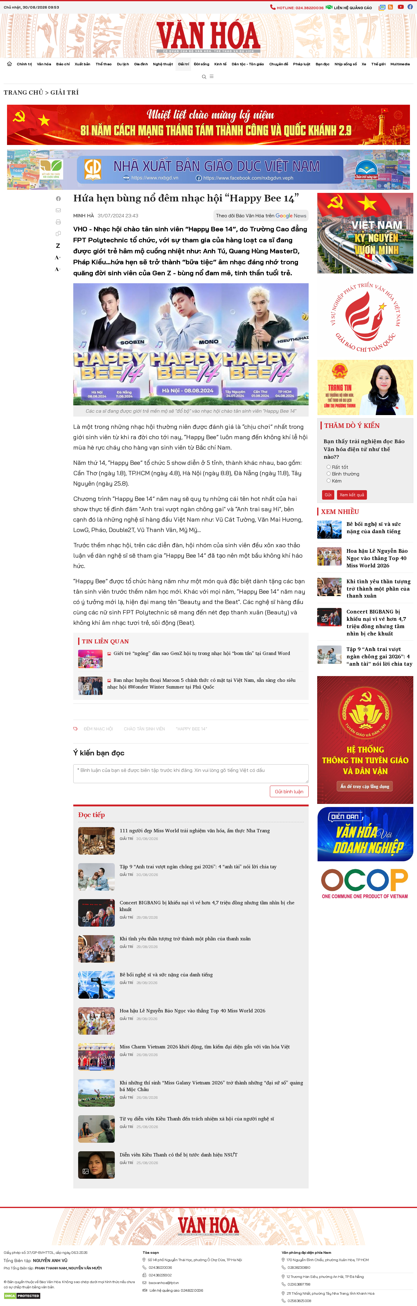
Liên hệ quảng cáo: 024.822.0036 (176, 1290)
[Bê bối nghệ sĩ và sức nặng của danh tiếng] (96, 985)
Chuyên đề (278, 64)
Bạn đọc (323, 64)
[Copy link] (58, 233)
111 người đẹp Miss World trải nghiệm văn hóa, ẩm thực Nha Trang (195, 830)
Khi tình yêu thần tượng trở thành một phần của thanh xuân (185, 938)
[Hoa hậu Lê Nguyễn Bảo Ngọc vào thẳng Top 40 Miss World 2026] (96, 1021)
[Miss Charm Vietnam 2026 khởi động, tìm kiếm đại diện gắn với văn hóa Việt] (96, 1057)
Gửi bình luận (289, 791)
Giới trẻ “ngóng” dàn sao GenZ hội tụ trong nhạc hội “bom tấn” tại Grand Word (201, 653)
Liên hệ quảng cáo (353, 7)
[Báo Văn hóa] (208, 35)
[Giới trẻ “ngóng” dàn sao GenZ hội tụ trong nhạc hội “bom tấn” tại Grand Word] (90, 659)
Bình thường (345, 474)
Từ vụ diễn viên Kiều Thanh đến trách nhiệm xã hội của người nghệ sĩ (197, 1119)
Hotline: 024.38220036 (300, 7)
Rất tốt (340, 467)
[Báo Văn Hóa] (208, 1224)
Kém (337, 481)
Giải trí (183, 64)
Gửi (328, 494)
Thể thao (104, 64)
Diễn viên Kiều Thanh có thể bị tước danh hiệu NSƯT (179, 1155)
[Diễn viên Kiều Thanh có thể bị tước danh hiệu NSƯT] (96, 1165)
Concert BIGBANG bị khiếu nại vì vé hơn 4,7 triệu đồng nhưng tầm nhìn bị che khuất (207, 906)
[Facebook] (58, 198)
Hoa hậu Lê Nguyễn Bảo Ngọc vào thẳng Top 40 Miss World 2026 (192, 1011)
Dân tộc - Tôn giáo (248, 64)
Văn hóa (44, 64)
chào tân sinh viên (144, 729)
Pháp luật (301, 64)
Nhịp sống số (346, 64)
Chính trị (24, 64)
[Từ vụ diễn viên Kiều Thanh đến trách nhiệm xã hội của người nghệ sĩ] (96, 1129)
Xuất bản (82, 64)
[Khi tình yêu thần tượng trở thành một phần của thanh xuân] (96, 949)
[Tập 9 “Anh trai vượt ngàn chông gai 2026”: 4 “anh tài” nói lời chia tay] (96, 877)
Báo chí (63, 64)
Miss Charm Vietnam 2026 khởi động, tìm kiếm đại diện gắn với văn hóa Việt (205, 1047)
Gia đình (141, 64)
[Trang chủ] (9, 64)
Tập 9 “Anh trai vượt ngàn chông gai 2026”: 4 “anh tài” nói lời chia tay (198, 866)
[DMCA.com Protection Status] (22, 1295)
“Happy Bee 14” (191, 729)
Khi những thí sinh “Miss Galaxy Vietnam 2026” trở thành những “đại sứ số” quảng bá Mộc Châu (211, 1086)
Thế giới (378, 64)
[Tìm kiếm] (204, 77)
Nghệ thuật (163, 64)
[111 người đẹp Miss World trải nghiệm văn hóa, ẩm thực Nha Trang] (96, 841)
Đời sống (201, 64)
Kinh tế (220, 64)
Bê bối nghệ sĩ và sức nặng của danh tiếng (166, 975)
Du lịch (123, 64)
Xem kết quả (352, 494)
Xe (364, 64)
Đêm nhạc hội (98, 729)
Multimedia (400, 64)
